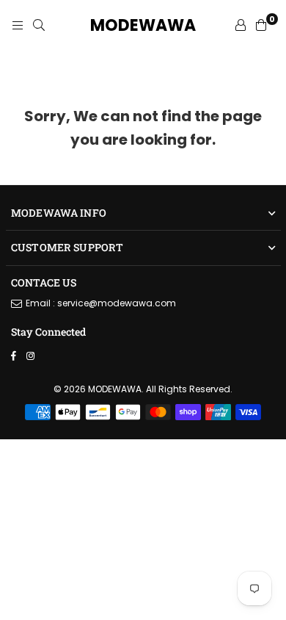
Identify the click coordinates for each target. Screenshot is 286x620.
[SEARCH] (39, 26)
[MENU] (17, 26)
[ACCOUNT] (240, 26)
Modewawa (143, 26)
